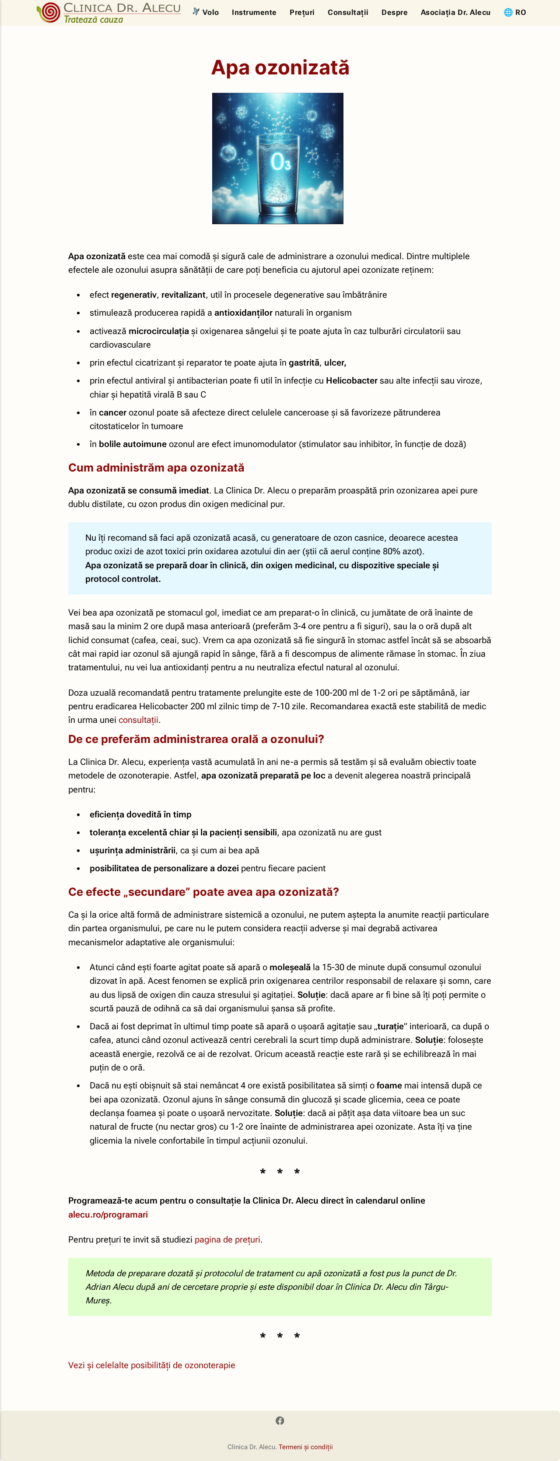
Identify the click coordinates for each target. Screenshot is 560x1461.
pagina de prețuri (227, 1240)
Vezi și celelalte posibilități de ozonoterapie (151, 1365)
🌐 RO (515, 12)
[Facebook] (279, 1422)
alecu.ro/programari (108, 1215)
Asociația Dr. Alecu (456, 12)
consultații (138, 720)
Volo (211, 12)
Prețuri (302, 12)
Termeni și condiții (306, 1447)
